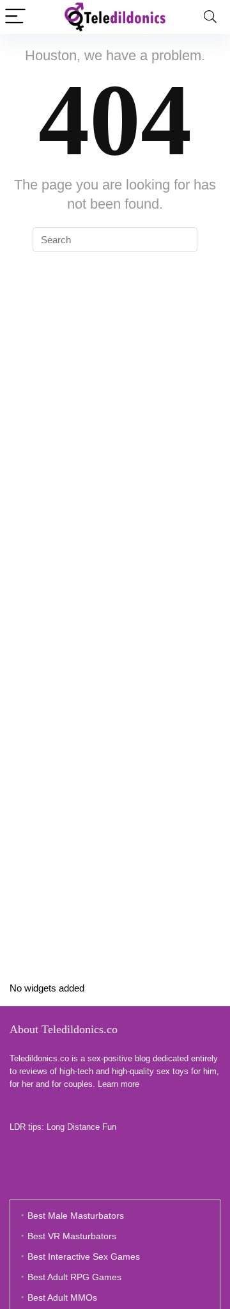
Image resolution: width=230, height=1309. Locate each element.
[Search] (210, 17)
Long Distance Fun (81, 1127)
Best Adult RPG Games (74, 1277)
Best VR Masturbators (71, 1236)
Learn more (118, 1084)
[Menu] (15, 17)
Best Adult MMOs (62, 1297)
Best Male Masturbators (75, 1215)
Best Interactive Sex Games (83, 1256)
